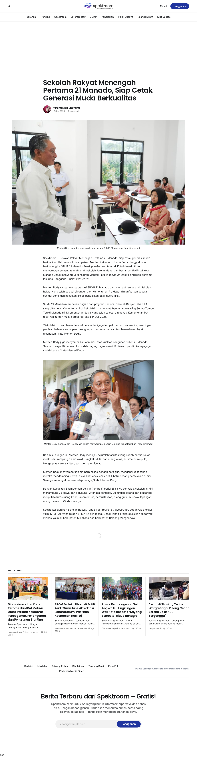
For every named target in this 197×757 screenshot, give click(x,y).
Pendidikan (107, 16)
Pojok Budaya (125, 16)
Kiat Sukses (164, 16)
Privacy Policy (60, 666)
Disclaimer (78, 666)
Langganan (180, 6)
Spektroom (60, 16)
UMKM (93, 16)
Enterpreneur (78, 16)
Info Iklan (42, 666)
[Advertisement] (98, 44)
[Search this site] (9, 6)
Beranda (31, 16)
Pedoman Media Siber (71, 671)
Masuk (163, 6)
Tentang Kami (96, 666)
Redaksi (28, 666)
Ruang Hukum (145, 16)
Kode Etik (113, 666)
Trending (45, 16)
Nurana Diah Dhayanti (66, 108)
